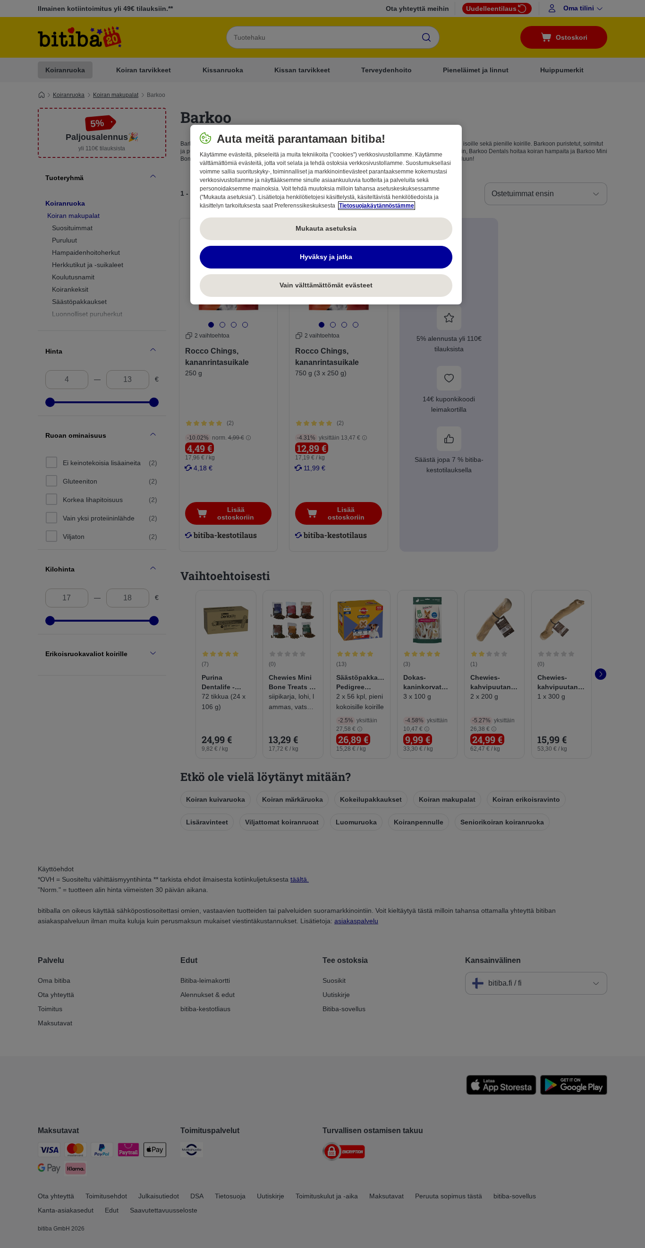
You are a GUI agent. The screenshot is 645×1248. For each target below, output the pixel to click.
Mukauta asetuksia (326, 228)
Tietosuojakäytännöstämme (376, 205)
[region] (326, 214)
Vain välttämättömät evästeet (326, 285)
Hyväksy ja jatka (326, 256)
